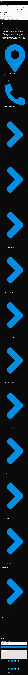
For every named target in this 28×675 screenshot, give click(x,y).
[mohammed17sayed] (6, 5)
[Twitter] (15, 661)
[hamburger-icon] (25, 3)
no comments (14, 19)
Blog (9, 19)
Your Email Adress (6, 641)
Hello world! (3, 17)
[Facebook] (9, 661)
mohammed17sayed (21, 7)
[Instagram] (12, 661)
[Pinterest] (18, 661)
